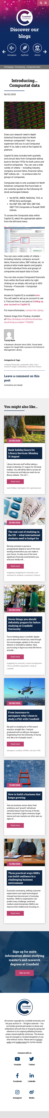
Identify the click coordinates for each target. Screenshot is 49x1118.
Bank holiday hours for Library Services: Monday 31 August (23, 453)
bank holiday (11, 488)
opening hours (35, 488)
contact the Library (34, 310)
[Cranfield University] (24, 10)
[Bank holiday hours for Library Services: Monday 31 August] (24, 429)
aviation (19, 750)
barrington (21, 488)
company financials (11, 365)
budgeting (10, 573)
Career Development (34, 663)
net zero (33, 750)
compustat (24, 365)
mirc (36, 365)
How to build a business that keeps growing (24, 796)
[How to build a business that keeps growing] (24, 773)
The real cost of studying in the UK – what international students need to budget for (24, 535)
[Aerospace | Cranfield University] (12, 48)
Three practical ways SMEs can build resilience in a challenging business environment (24, 878)
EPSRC (26, 750)
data (31, 365)
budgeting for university (25, 573)
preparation (24, 666)
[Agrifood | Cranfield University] (24, 48)
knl (28, 488)
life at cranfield (13, 666)
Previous (4, 52)
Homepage (8, 67)
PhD (39, 750)
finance (37, 575)
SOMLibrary (22, 367)
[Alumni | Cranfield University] (37, 48)
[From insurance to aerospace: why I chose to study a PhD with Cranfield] (24, 692)
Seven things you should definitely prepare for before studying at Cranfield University (24, 624)
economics (29, 575)
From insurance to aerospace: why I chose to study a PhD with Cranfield (23, 716)
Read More (15, 481)
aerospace (11, 750)
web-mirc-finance (34, 367)
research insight (10, 367)
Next (45, 52)
